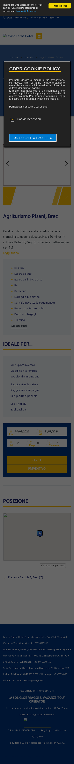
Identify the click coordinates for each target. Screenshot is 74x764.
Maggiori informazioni (26, 11)
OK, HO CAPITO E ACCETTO (33, 138)
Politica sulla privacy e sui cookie (28, 106)
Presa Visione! (60, 5)
